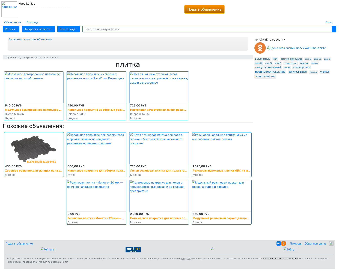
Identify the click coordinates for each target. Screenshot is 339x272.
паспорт (315, 63)
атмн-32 (258, 63)
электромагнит (265, 76)
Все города (67, 29)
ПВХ (275, 58)
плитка (287, 67)
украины (313, 72)
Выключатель (262, 58)
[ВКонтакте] (278, 243)
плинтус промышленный (268, 67)
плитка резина (301, 67)
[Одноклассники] (283, 243)
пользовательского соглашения (280, 258)
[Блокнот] (320, 20)
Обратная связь (315, 243)
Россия (10, 29)
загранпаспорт (290, 63)
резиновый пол (298, 71)
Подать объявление (204, 9)
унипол (324, 71)
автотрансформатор (291, 58)
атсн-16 (268, 63)
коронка (304, 63)
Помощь (296, 243)
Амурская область (37, 29)
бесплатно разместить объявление (30, 39)
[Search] (334, 29)
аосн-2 (308, 59)
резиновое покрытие (270, 71)
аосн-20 (317, 59)
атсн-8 (278, 63)
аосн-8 (327, 59)
